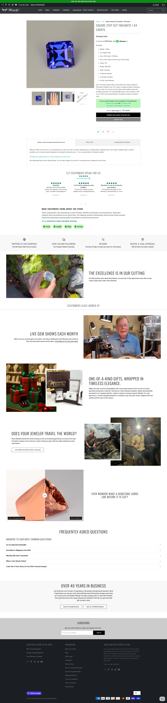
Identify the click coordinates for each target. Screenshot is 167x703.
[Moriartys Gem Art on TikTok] (13, 5)
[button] (41, 10)
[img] (83, 176)
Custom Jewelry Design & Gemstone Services (51, 142)
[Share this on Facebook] (103, 132)
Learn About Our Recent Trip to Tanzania (28, 450)
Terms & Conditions (71, 679)
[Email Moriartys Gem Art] (2, 5)
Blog (66, 653)
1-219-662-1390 (23, 5)
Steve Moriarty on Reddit (34, 656)
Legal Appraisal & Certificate (122, 142)
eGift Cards (68, 656)
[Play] (60, 54)
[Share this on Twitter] (98, 132)
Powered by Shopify (50, 698)
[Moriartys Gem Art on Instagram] (9, 5)
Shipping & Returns (71, 675)
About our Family (70, 649)
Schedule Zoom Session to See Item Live (118, 115)
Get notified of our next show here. (66, 341)
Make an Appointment (38, 5)
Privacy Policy (69, 664)
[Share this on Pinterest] (108, 132)
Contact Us (68, 660)
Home (98, 21)
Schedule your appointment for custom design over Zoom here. (50, 157)
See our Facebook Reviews (73, 668)
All (103, 21)
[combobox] (156, 10)
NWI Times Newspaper (33, 649)
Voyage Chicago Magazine (34, 653)
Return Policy (89, 142)
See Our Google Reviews (71, 607)
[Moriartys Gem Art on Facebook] (6, 5)
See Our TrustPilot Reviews (95, 607)
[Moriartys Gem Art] (11, 10)
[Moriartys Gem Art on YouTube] (16, 5)
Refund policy (69, 687)
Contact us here (111, 103)
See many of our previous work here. (118, 106)
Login (157, 5)
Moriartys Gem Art (37, 698)
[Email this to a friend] (113, 132)
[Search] (162, 10)
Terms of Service (70, 683)
